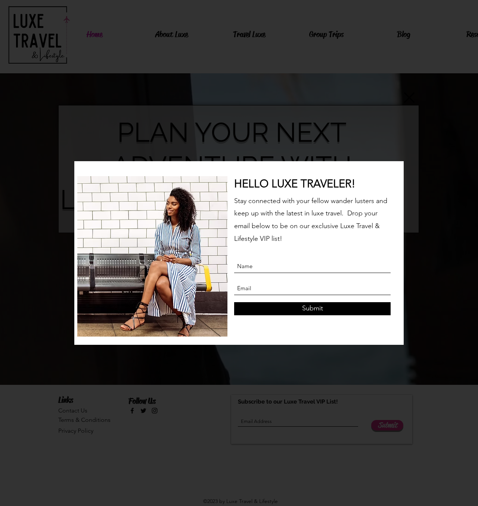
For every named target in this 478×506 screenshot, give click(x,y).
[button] (409, 97)
